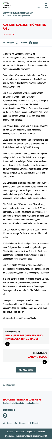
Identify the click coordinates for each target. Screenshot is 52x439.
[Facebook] (5, 415)
